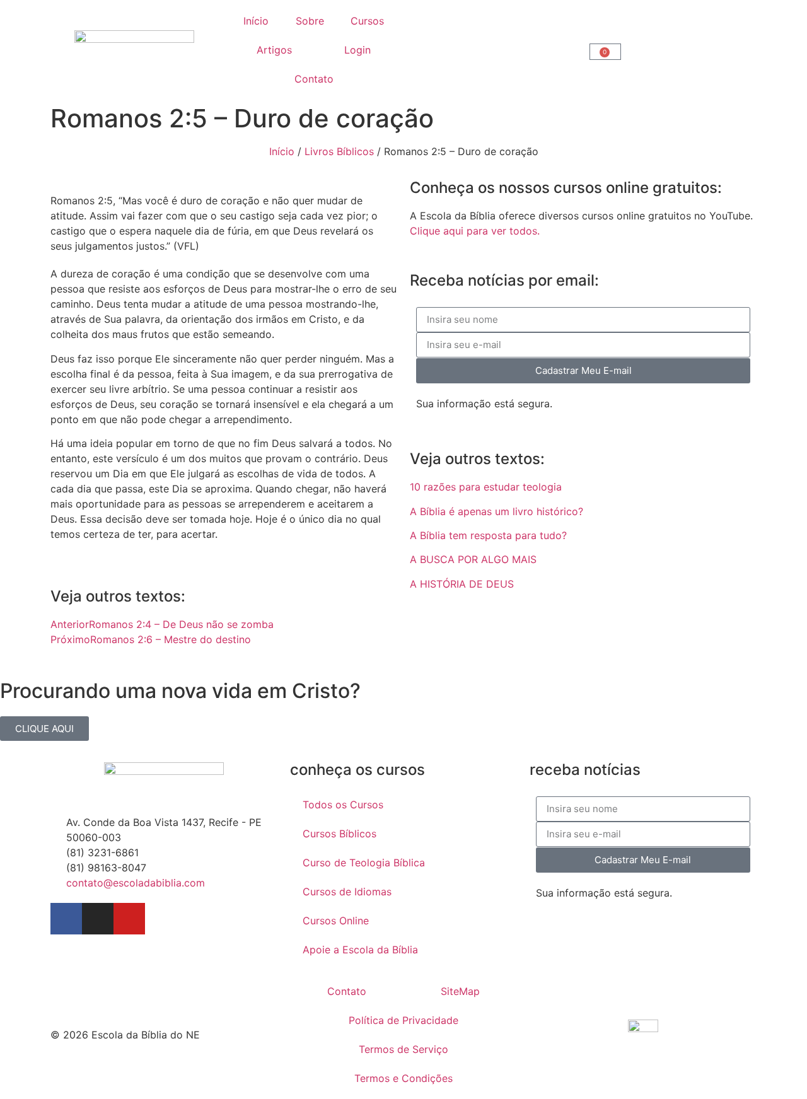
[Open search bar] (493, 50)
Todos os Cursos (343, 804)
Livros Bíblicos (339, 151)
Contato (314, 79)
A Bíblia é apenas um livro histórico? (496, 511)
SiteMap (460, 991)
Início (256, 21)
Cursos (367, 21)
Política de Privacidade (403, 1020)
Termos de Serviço (403, 1049)
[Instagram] (97, 918)
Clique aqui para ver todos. (475, 230)
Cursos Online (336, 920)
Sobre (310, 21)
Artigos (274, 50)
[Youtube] (129, 918)
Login (357, 50)
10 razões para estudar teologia (486, 486)
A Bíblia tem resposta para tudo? (488, 535)
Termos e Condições (403, 1078)
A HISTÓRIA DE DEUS (462, 584)
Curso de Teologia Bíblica (364, 862)
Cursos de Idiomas (347, 891)
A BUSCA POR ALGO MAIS (473, 559)
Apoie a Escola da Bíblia (360, 949)
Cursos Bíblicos (339, 833)
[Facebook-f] (66, 918)
